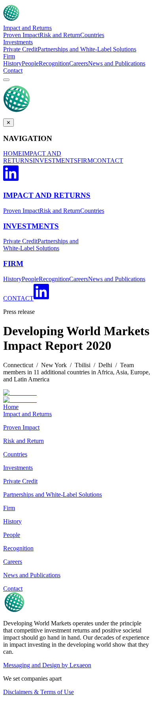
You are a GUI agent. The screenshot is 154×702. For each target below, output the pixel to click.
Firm (9, 56)
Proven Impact (21, 35)
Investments (18, 42)
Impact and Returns (27, 27)
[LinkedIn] (11, 179)
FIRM (85, 160)
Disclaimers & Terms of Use (38, 692)
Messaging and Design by (47, 665)
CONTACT (108, 160)
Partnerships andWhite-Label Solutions (41, 245)
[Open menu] (6, 80)
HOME (12, 153)
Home (11, 407)
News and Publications (116, 63)
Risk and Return (59, 35)
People (30, 63)
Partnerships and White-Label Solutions (87, 49)
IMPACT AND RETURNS (32, 157)
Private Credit (20, 49)
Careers (78, 63)
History (12, 63)
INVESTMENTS (55, 160)
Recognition (54, 63)
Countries (92, 35)
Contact (13, 70)
